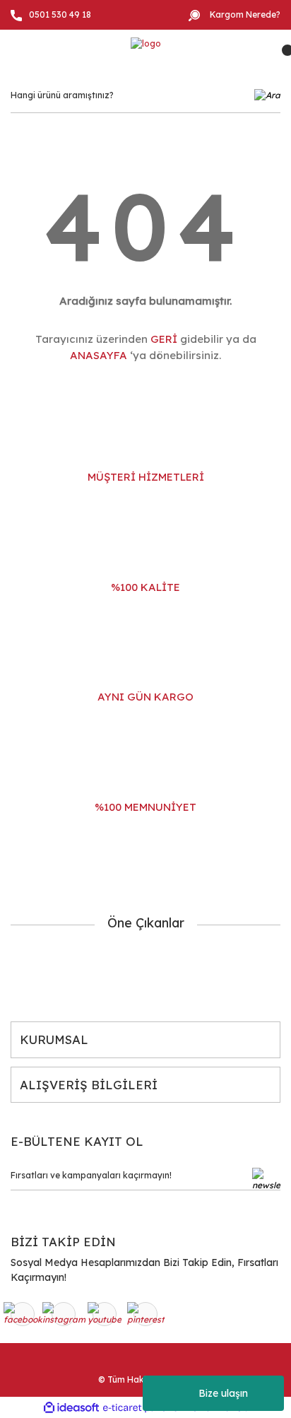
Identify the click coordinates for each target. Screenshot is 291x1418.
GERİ (163, 339)
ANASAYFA (98, 355)
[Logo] (146, 43)
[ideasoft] (71, 1407)
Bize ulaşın (223, 1393)
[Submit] (266, 1179)
